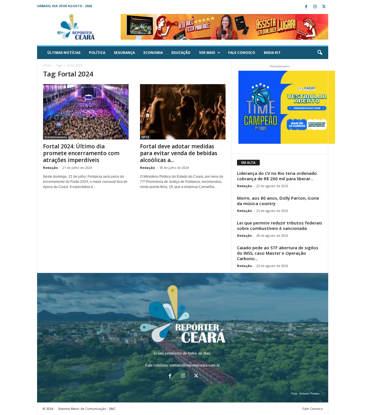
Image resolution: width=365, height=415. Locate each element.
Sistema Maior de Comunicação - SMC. (87, 408)
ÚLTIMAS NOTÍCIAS (63, 52)
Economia (153, 52)
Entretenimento (55, 137)
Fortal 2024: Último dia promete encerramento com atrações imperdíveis (81, 153)
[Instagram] (315, 7)
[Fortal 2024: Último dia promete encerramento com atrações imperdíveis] (86, 111)
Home (47, 65)
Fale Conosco (241, 52)
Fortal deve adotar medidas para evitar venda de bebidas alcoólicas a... (178, 153)
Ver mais (207, 52)
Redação (50, 167)
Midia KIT (272, 52)
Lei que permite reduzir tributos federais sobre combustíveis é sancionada (279, 225)
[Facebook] (306, 7)
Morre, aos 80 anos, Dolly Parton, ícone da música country (278, 200)
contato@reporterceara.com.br (195, 365)
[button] (319, 52)
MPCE (145, 137)
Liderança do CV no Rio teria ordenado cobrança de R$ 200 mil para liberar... (277, 175)
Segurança (124, 52)
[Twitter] (324, 7)
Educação (180, 52)
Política (97, 52)
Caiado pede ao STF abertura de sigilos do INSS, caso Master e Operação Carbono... (277, 253)
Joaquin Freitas (309, 393)
